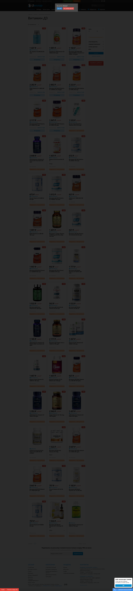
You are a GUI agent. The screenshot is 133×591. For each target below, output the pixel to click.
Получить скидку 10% (12, 589)
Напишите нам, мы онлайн (125, 589)
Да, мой (59, 8)
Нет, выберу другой (68, 8)
